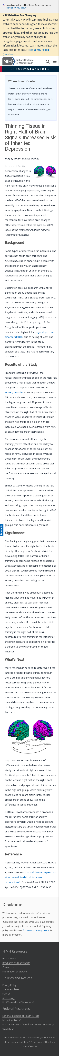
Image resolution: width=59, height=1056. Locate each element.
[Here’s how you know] (29, 6)
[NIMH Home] (17, 61)
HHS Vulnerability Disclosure (17, 1002)
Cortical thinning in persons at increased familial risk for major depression (30, 877)
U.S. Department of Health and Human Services (27, 1024)
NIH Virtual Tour (11, 1020)
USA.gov (7, 1028)
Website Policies (10, 989)
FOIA (5, 993)
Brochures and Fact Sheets (16, 962)
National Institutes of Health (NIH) (19, 1015)
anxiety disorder (14, 392)
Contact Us (8, 967)
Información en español (14, 971)
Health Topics (9, 958)
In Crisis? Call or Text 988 (30, 68)
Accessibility (8, 998)
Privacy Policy (9, 985)
